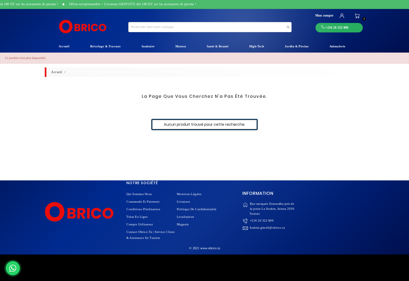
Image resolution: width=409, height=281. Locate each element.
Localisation (185, 217)
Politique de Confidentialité (197, 209)
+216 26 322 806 (262, 220)
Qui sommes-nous (139, 194)
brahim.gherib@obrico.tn (267, 227)
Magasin (183, 224)
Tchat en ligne (137, 217)
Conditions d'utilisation (143, 209)
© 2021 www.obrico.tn (204, 248)
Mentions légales (189, 194)
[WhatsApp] (13, 268)
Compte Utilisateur (139, 224)
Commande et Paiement (143, 201)
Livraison (183, 201)
